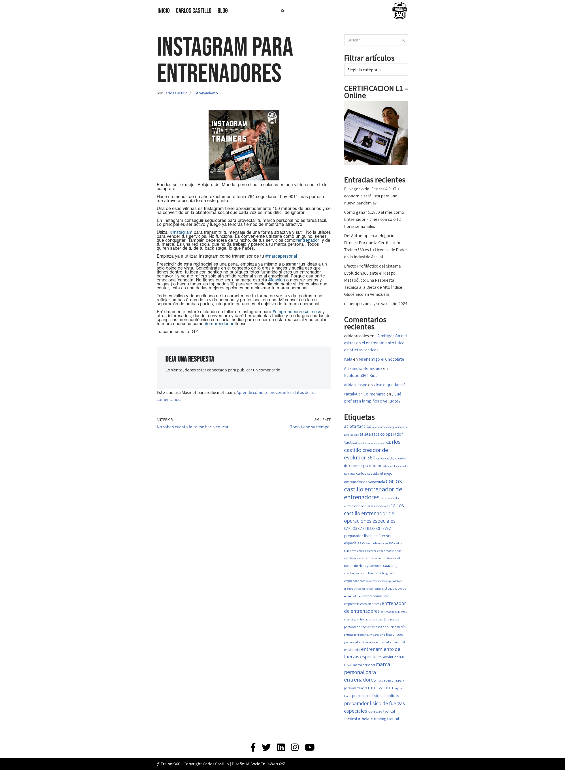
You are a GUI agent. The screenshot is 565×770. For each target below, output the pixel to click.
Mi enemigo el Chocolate (381, 359)
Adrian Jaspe (355, 385)
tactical (389, 711)
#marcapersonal (281, 256)
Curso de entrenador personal (369, 588)
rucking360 (375, 712)
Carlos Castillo (193, 11)
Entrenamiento (205, 93)
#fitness (313, 311)
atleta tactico (357, 426)
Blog (223, 11)
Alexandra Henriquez (363, 368)
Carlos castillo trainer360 (377, 543)
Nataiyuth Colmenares (365, 394)
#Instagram (181, 232)
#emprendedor (219, 323)
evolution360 (393, 657)
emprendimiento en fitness (362, 604)
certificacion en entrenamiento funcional (372, 558)
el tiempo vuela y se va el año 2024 (375, 303)
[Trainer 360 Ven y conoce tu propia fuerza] (399, 10)
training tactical (386, 718)
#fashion (276, 279)
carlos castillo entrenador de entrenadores (373, 489)
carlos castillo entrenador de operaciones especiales (374, 513)
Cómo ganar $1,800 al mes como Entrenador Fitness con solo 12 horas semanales (374, 219)
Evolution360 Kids (360, 375)
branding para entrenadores (371, 442)
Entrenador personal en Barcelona (364, 635)
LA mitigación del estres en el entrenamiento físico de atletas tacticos (375, 343)
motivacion (380, 687)
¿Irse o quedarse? (389, 385)
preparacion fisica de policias (375, 695)
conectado (217, 370)
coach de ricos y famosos (363, 565)
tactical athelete (358, 718)
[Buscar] (282, 10)
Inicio (164, 11)
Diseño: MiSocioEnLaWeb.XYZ (258, 764)
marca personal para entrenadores (367, 671)
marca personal (364, 665)
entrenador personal (370, 619)
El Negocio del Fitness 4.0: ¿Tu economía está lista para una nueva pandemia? (371, 196)
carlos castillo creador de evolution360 (372, 449)
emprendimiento (375, 596)
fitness (348, 665)
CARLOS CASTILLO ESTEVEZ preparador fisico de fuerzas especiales (367, 535)
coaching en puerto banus (359, 573)
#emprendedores (289, 311)
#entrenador (307, 240)
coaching (390, 565)
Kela (348, 359)
